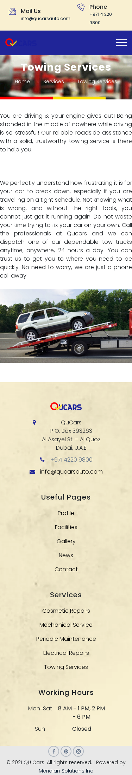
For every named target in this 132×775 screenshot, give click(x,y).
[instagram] (78, 751)
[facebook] (53, 751)
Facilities (66, 527)
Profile (66, 513)
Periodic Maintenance (66, 639)
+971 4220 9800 (71, 460)
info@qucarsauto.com (45, 18)
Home (22, 81)
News (66, 555)
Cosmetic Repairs (66, 611)
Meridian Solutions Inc (66, 770)
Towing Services (66, 667)
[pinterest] (66, 751)
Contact (66, 569)
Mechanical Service (66, 625)
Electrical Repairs (66, 653)
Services (53, 81)
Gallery (66, 541)
